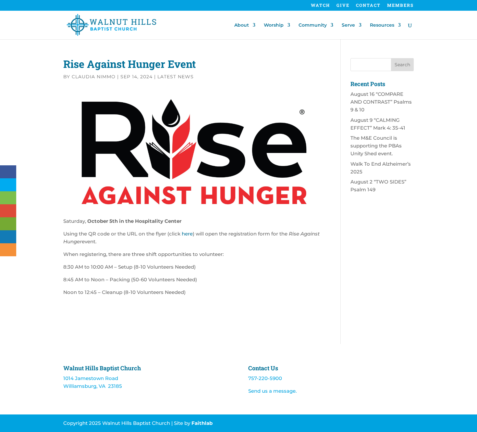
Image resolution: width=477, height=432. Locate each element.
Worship (274, 25)
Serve (348, 25)
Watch (320, 5)
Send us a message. (272, 391)
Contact (368, 5)
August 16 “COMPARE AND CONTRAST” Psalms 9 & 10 (381, 102)
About (241, 25)
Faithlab (202, 423)
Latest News (175, 77)
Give (342, 5)
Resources (382, 25)
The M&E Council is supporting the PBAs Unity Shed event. (376, 146)
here (187, 234)
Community (313, 25)
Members (400, 5)
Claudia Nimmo (94, 77)
